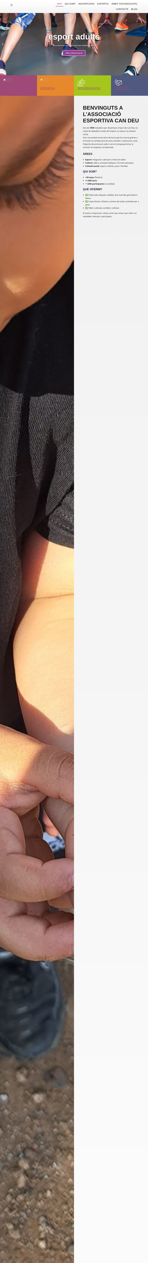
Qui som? (70, 4)
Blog (134, 9)
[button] (2, 44)
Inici (59, 4)
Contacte (122, 9)
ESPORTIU (47, 88)
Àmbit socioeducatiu (124, 4)
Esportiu (103, 4)
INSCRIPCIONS (13, 88)
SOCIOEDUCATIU (88, 88)
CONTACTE (122, 88)
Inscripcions (86, 4)
